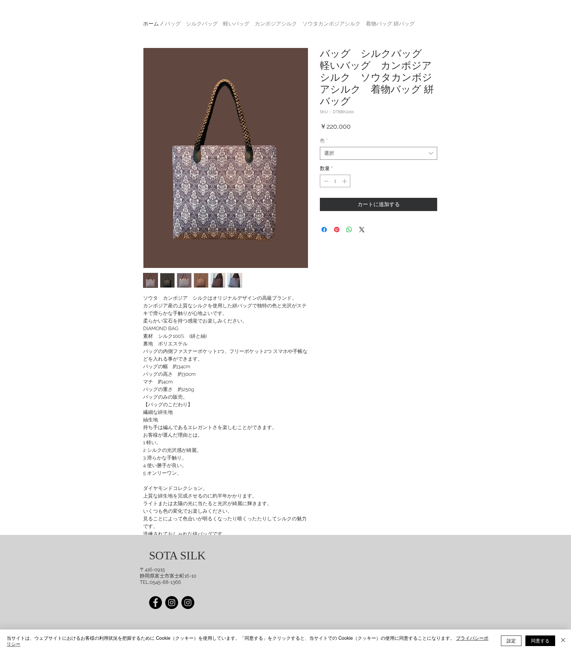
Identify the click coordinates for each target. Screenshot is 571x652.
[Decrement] (325, 181)
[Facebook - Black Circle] (155, 602)
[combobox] (378, 153)
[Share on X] (362, 230)
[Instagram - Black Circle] (187, 602)
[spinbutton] (335, 181)
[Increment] (345, 181)
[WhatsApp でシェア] (349, 230)
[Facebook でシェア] (324, 230)
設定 (511, 640)
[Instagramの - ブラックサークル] (171, 602)
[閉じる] (563, 641)
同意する (540, 640)
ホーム (151, 24)
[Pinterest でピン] (337, 230)
